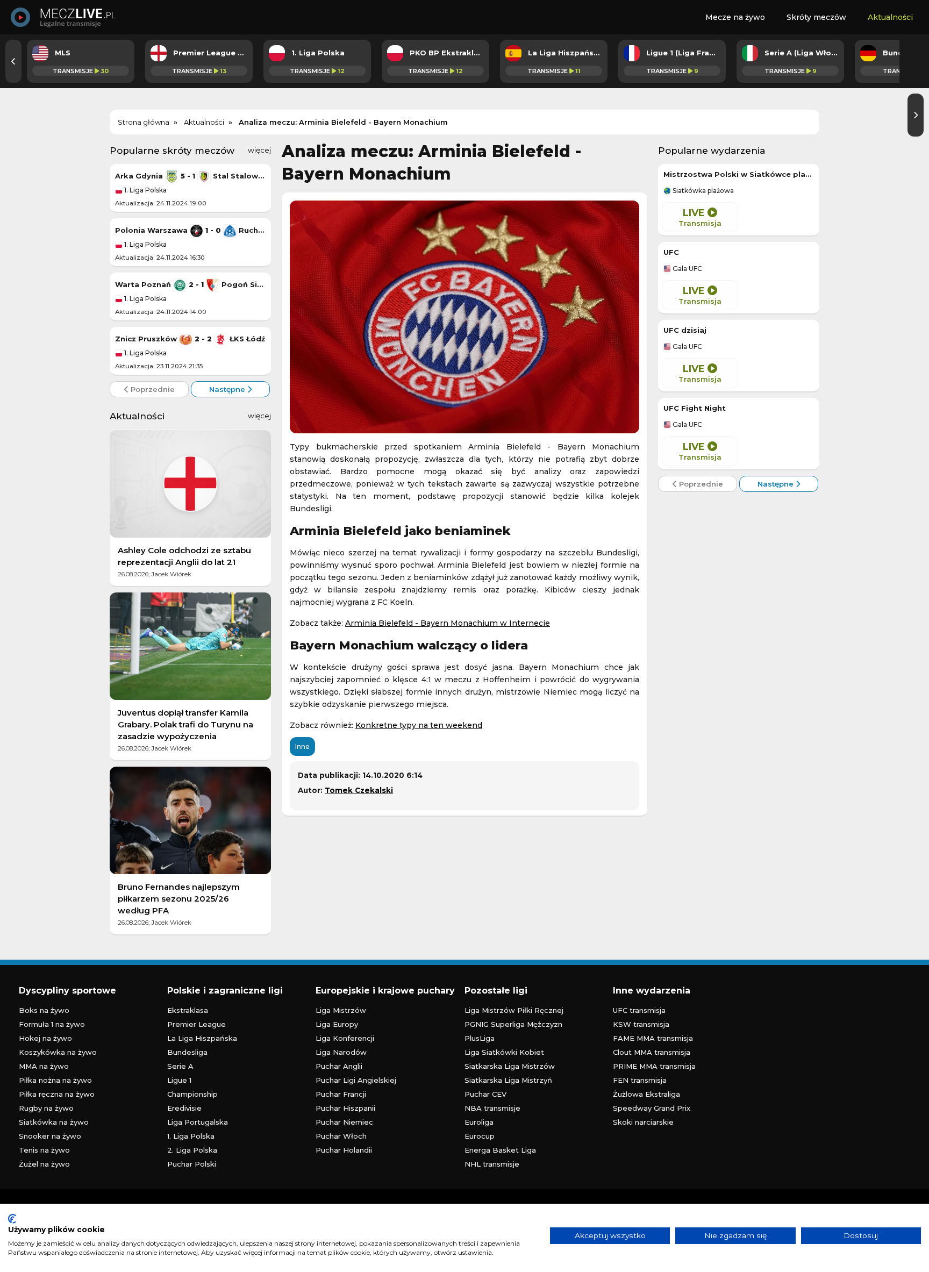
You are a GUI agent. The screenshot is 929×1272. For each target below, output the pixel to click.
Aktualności (890, 17)
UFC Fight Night (694, 408)
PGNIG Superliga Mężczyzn (513, 1024)
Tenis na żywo (44, 1150)
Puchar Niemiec (344, 1122)
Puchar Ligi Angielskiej (356, 1080)
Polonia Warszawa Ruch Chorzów (190, 230)
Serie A (180, 1066)
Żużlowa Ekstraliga (646, 1094)
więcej (259, 150)
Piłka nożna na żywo (55, 1080)
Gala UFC (686, 269)
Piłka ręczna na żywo (57, 1094)
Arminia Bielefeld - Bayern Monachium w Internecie (447, 623)
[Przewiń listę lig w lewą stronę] (13, 61)
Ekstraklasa (187, 1010)
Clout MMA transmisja (651, 1052)
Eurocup (479, 1136)
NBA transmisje (492, 1108)
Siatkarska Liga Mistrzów (509, 1066)
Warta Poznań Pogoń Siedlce (190, 284)
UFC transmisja (639, 1010)
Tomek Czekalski (359, 790)
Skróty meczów (816, 17)
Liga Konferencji (345, 1038)
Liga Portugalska (197, 1122)
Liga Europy (337, 1024)
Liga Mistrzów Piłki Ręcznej (513, 1010)
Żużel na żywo (44, 1164)
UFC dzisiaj (684, 330)
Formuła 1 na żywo (52, 1024)
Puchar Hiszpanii (345, 1108)
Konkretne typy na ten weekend (418, 725)
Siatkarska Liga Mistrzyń (508, 1080)
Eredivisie (184, 1108)
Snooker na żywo (50, 1136)
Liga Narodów (341, 1052)
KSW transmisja (641, 1024)
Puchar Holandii (344, 1150)
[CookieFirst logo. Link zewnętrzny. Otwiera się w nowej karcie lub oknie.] (12, 1219)
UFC (671, 252)
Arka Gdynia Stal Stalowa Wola (190, 175)
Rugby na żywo (46, 1108)
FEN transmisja (640, 1080)
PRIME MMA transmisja (654, 1066)
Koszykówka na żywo (58, 1052)
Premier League (196, 1024)
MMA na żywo (44, 1066)
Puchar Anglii (339, 1066)
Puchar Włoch (341, 1136)
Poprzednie (151, 389)
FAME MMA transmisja (653, 1038)
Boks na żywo (44, 1010)
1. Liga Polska (145, 190)
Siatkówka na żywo (54, 1122)
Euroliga (479, 1122)
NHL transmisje (491, 1164)
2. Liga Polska (192, 1150)
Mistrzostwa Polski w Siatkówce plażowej (738, 174)
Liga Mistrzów (341, 1010)
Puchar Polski (191, 1164)
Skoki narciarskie (643, 1122)
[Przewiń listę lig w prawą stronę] (915, 115)
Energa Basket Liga (500, 1150)
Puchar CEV (485, 1094)
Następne (228, 389)
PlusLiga (479, 1038)
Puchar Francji (341, 1094)
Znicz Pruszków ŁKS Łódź (190, 338)
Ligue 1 (179, 1080)
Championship (192, 1094)
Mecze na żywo (735, 17)
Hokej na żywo (45, 1038)
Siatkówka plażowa (702, 191)
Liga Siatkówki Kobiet (504, 1052)
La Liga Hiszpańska (202, 1038)
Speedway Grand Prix (651, 1108)
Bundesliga (187, 1052)
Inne (302, 746)
